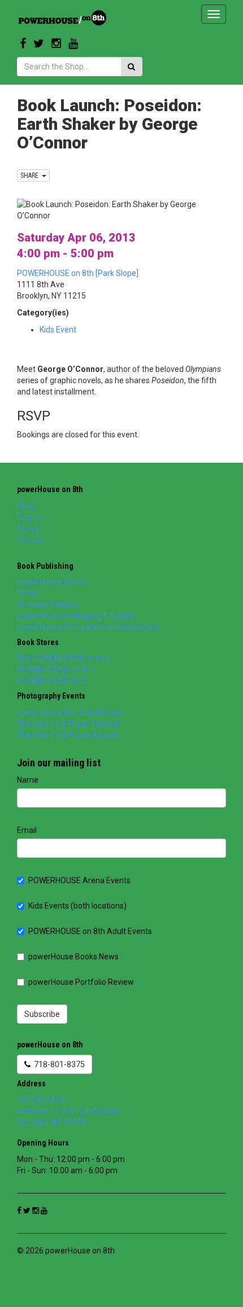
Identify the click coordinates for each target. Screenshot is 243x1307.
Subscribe (42, 1014)
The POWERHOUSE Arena (63, 658)
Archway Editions (48, 604)
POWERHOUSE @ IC (52, 680)
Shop (26, 505)
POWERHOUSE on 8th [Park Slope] (77, 273)
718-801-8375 (58, 1064)
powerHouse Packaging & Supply (75, 615)
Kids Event (58, 329)
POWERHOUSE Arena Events (79, 880)
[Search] (131, 66)
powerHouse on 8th (50, 489)
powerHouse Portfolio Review (70, 712)
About (28, 528)
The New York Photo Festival (68, 723)
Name (27, 779)
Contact (31, 539)
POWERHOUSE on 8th (55, 669)
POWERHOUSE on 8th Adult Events (90, 931)
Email (27, 830)
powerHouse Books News (73, 956)
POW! (26, 593)
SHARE (31, 175)
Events (29, 516)
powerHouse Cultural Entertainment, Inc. (88, 626)
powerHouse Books (51, 581)
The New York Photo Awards (68, 734)
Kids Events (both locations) (77, 905)
